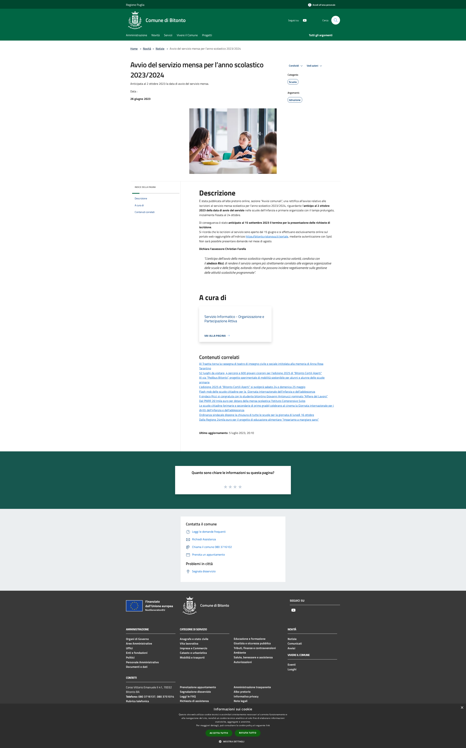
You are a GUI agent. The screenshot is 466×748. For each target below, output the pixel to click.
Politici (130, 657)
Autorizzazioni (243, 662)
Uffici (129, 648)
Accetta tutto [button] (219, 733)
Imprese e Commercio (193, 648)
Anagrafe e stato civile (194, 639)
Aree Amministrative (139, 643)
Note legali (240, 701)
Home (134, 48)
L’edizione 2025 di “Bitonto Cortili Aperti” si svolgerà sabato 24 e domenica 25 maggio (252, 387)
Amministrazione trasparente (252, 687)
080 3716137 (146, 696)
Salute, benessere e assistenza (253, 657)
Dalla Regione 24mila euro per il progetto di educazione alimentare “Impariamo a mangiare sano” (259, 419)
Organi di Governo (137, 639)
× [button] (462, 707)
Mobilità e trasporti (192, 657)
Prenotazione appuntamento (198, 687)
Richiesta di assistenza (194, 701)
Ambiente (240, 652)
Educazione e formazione (249, 639)
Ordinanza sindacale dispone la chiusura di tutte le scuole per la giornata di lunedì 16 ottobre (256, 415)
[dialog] (233, 726)
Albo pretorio (242, 691)
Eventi (292, 664)
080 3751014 (165, 696)
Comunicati (295, 643)
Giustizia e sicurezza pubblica (252, 643)
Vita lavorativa (189, 643)
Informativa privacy (246, 696)
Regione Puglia (135, 5)
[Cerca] (335, 20)
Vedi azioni (313, 66)
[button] (233, 741)
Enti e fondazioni (136, 653)
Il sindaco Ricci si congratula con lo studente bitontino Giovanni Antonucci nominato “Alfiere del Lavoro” (263, 396)
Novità (147, 48)
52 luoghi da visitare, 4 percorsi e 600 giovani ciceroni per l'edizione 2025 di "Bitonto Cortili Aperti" (260, 373)
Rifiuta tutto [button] (247, 732)
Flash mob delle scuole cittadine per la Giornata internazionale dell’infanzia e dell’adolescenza (257, 391)
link (268, 725)
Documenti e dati (136, 667)
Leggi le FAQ (188, 696)
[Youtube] (303, 20)
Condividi (294, 66)
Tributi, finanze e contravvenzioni (255, 648)
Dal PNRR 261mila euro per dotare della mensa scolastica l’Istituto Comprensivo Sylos (252, 401)
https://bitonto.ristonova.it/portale (267, 236)
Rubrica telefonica (137, 701)
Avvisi (291, 648)
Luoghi (292, 669)
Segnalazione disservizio (195, 691)
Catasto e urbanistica (193, 653)
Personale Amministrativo (142, 662)
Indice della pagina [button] (145, 187)
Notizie (160, 48)
